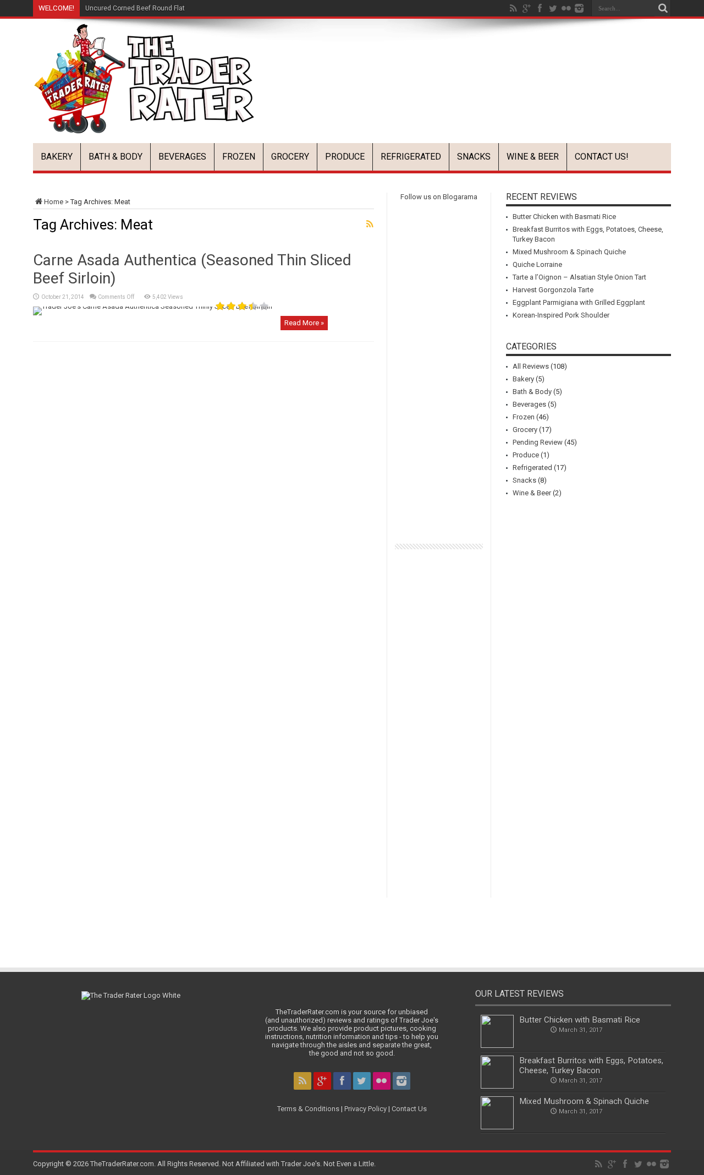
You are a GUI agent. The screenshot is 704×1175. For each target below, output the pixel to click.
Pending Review (538, 442)
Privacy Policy (365, 1109)
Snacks (474, 156)
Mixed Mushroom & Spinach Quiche (569, 252)
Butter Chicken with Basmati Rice (564, 216)
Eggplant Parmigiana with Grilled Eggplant (579, 302)
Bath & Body (115, 156)
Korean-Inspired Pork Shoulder (561, 315)
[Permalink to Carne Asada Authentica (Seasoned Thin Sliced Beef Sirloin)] (152, 306)
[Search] (662, 8)
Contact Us (409, 1109)
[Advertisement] (471, 79)
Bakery (57, 156)
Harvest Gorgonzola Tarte (553, 290)
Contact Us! (602, 156)
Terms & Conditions (308, 1109)
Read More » (304, 323)
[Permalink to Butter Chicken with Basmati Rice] (497, 1045)
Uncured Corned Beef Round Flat (135, 8)
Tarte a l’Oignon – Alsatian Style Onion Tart (579, 277)
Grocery (290, 156)
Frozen (238, 156)
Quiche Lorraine (537, 264)
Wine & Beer (533, 156)
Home (53, 202)
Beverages (182, 156)
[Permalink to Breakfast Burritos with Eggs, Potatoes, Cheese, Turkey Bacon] (497, 1086)
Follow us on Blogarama (438, 197)
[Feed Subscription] (369, 224)
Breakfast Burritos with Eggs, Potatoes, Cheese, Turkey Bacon (591, 1065)
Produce (345, 156)
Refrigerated (411, 156)
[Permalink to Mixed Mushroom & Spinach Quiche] (497, 1127)
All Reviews (531, 366)
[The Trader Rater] (144, 125)
